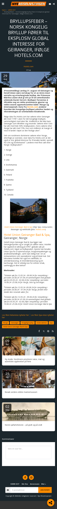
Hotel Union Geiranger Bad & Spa (26, 235)
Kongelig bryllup (27, 323)
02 (7, 407)
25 (7, 374)
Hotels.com (28, 66)
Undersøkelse (42, 323)
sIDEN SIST (12, 10)
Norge (5, 323)
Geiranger (14, 323)
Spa (51, 323)
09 (7, 341)
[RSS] (53, 331)
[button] (3, 4)
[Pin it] (48, 331)
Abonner (45, 490)
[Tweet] (43, 331)
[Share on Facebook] (39, 331)
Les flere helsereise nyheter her (15, 315)
